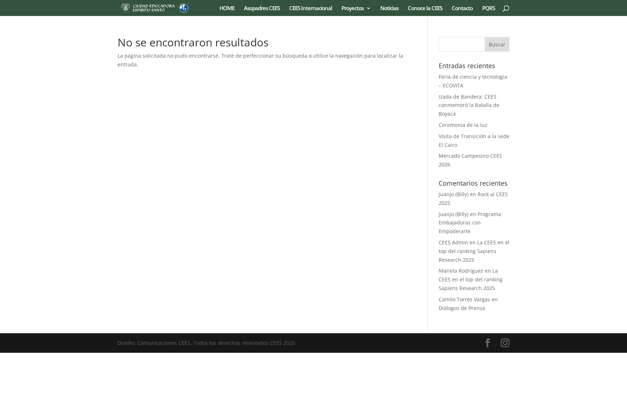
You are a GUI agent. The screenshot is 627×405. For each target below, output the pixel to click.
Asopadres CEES (262, 8)
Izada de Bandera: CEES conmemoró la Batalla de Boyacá (469, 105)
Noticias (389, 8)
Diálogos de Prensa (462, 308)
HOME (227, 8)
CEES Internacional (310, 8)
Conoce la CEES (425, 8)
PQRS (488, 8)
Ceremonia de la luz (463, 124)
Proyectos (352, 8)
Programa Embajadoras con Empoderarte (470, 223)
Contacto (462, 8)
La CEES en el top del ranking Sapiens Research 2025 (474, 251)
